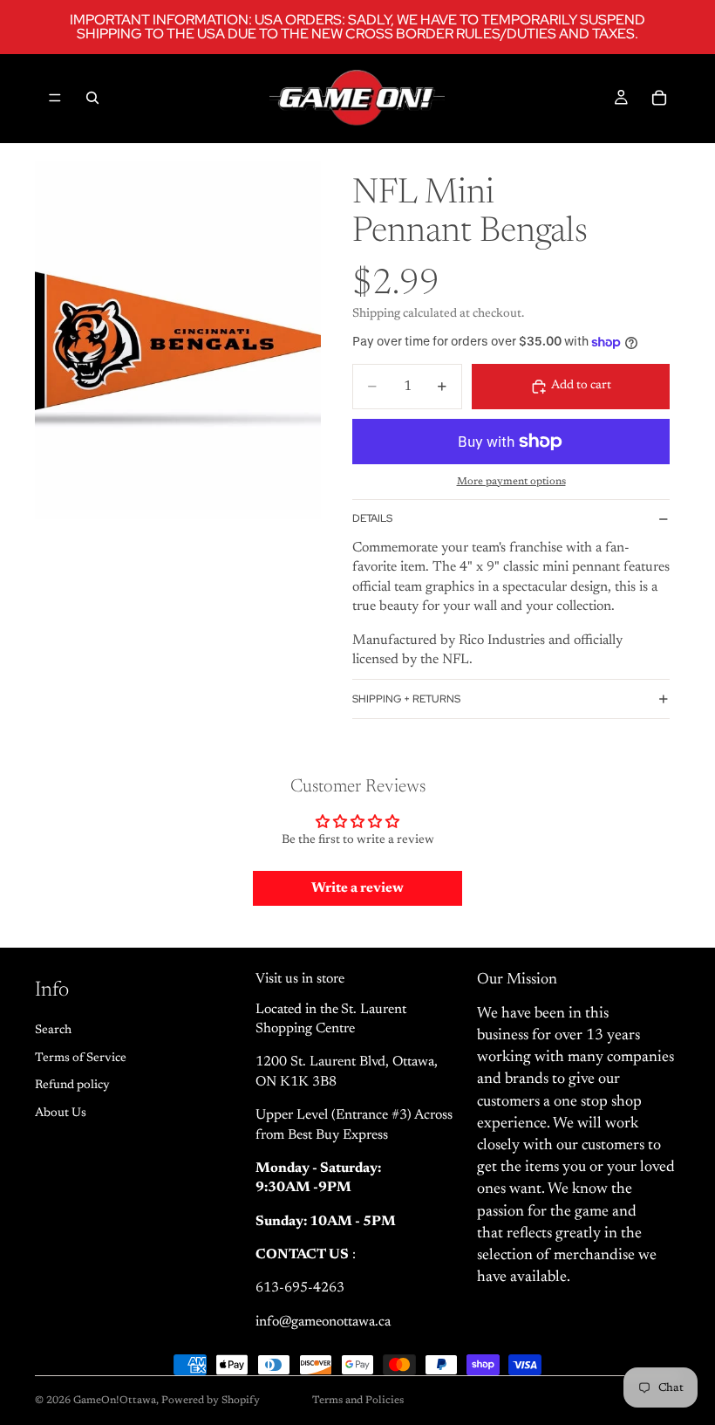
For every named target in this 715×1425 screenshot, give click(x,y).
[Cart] (659, 98)
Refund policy (72, 1085)
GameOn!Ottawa (114, 1400)
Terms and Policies (358, 1400)
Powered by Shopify (210, 1400)
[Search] (92, 98)
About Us (60, 1113)
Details (372, 518)
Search (53, 1030)
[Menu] (55, 98)
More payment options (511, 481)
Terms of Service (80, 1058)
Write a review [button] (357, 888)
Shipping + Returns (406, 699)
